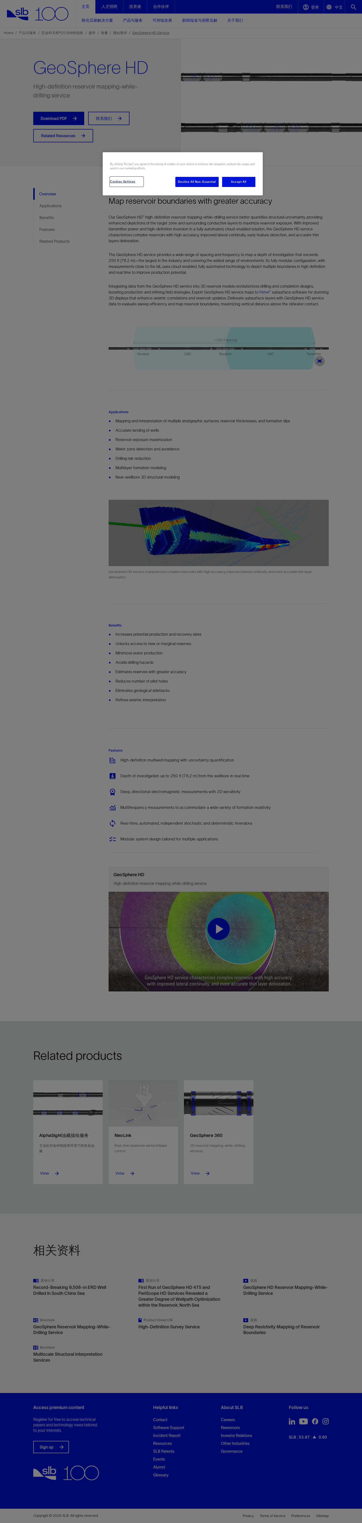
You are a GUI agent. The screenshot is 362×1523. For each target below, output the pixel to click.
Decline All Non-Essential (197, 181)
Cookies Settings (122, 181)
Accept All (239, 181)
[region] (183, 173)
